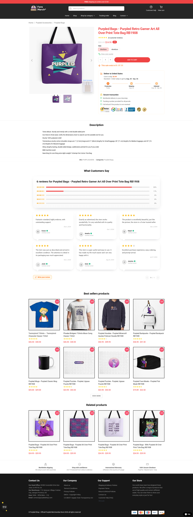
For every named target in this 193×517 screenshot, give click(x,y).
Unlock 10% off (4, 507)
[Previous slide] (32, 60)
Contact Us (102, 495)
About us (67, 485)
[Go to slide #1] (55, 99)
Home (31, 23)
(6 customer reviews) (115, 38)
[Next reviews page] (158, 278)
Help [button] (189, 514)
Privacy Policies (69, 491)
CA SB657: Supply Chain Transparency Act (78, 498)
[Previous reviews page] (147, 278)
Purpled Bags (59, 23)
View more (96, 396)
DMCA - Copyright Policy (72, 495)
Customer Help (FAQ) (106, 498)
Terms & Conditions (70, 488)
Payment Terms (104, 488)
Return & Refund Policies (107, 491)
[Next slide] (91, 60)
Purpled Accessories (44, 23)
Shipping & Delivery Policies (108, 485)
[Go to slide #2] (67, 99)
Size (99, 46)
